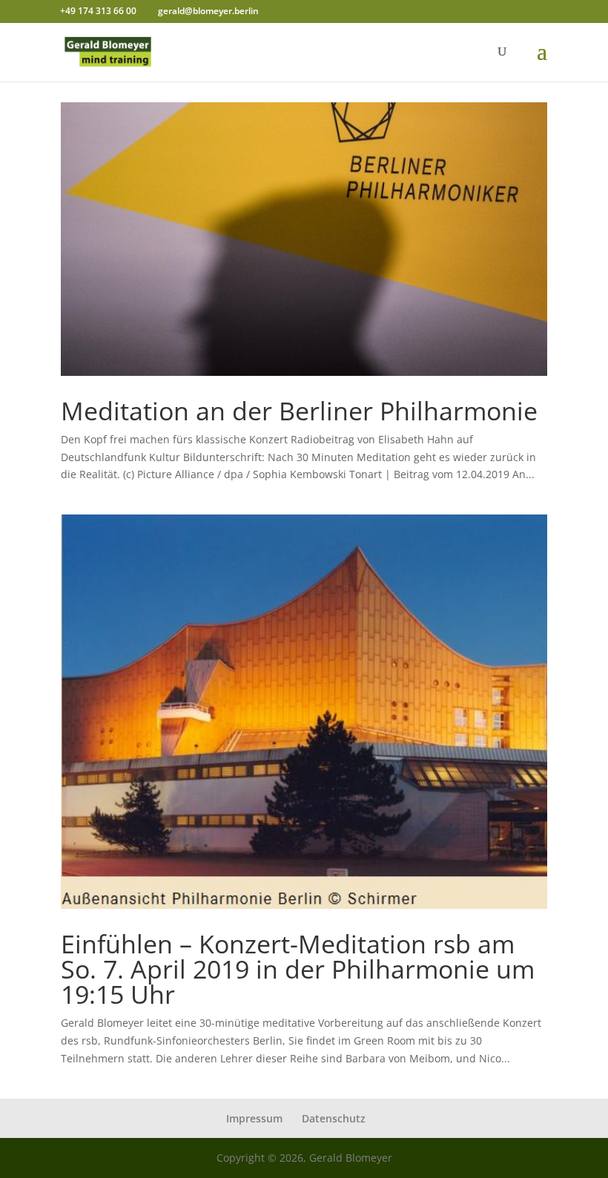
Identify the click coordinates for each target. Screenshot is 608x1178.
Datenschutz (334, 1118)
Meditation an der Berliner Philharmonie (299, 411)
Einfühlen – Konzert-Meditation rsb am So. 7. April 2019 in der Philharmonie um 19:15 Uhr (298, 969)
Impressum (254, 1118)
